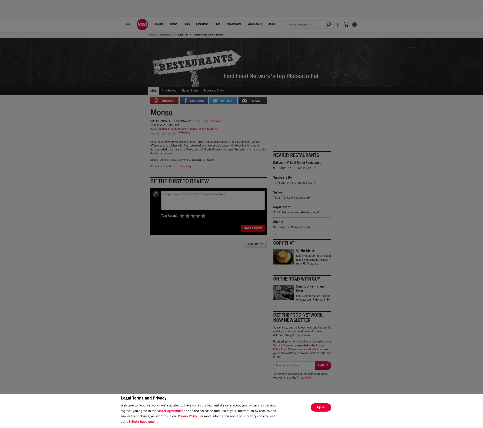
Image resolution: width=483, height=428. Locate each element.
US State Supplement (142, 422)
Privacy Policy (187, 416)
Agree (321, 407)
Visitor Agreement (170, 411)
